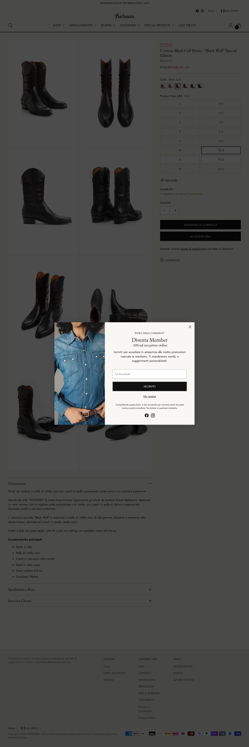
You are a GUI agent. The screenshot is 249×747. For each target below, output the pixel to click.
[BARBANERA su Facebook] (146, 416)
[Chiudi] (190, 327)
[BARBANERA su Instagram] (153, 416)
